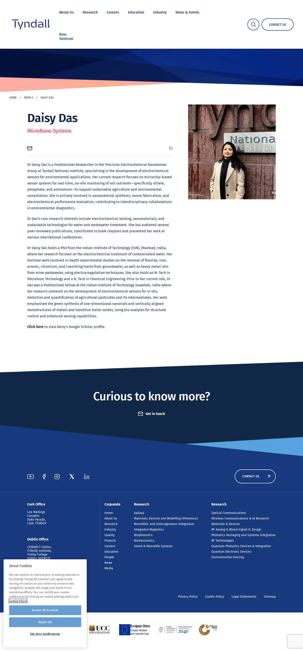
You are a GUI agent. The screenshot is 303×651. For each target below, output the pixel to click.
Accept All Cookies (45, 610)
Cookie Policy (214, 597)
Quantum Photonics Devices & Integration (241, 546)
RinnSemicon (66, 36)
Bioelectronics (144, 540)
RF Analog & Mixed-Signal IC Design (236, 529)
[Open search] (253, 24)
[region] (45, 603)
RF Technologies (222, 540)
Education (136, 12)
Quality (109, 535)
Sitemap (270, 597)
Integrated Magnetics (149, 529)
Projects (110, 540)
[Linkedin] (86, 476)
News (108, 563)
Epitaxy (139, 513)
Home (13, 97)
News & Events (187, 12)
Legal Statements (244, 597)
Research (90, 12)
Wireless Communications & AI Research (240, 518)
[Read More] (99, 629)
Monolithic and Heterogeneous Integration (164, 524)
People (28, 97)
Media (108, 568)
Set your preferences (45, 634)
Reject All (45, 622)
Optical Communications (228, 513)
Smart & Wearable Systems (153, 546)
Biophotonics (143, 535)
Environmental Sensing (227, 557)
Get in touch (155, 414)
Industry (160, 12)
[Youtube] (30, 476)
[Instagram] (57, 476)
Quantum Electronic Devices (231, 552)
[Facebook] (44, 476)
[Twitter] (72, 476)
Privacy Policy (188, 597)
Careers (113, 12)
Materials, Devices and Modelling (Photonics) (166, 518)
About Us (66, 12)
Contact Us (250, 476)
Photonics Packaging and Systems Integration (243, 535)
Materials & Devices (225, 524)
